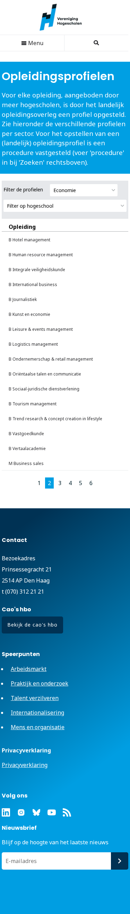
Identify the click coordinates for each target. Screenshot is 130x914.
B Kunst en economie (29, 314)
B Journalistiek (23, 299)
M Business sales (26, 463)
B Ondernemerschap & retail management (51, 359)
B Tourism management (33, 404)
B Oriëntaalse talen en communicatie (45, 374)
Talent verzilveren (35, 698)
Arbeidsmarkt (28, 669)
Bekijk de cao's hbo (32, 624)
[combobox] (84, 190)
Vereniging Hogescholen (64, 17)
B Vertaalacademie (27, 448)
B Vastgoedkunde (26, 434)
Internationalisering (37, 712)
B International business (33, 284)
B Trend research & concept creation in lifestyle (55, 419)
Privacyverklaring (24, 765)
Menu (35, 43)
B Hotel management (29, 240)
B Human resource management (41, 255)
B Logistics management (33, 344)
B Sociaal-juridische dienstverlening (44, 389)
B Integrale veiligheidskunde (37, 270)
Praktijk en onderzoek (39, 683)
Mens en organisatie (37, 727)
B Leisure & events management (41, 329)
